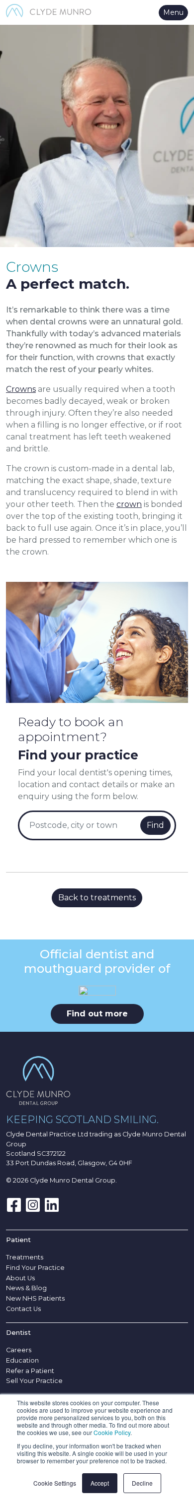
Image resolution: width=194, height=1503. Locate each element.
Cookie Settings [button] (54, 1483)
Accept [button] (100, 1483)
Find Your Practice (35, 1267)
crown (129, 504)
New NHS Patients (35, 1298)
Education (22, 1360)
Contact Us (23, 1309)
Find (155, 825)
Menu (173, 12)
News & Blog (26, 1288)
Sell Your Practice (34, 1380)
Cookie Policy (112, 1432)
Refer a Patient (30, 1371)
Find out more (97, 1013)
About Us (20, 1278)
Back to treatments (97, 897)
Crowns (21, 389)
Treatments (24, 1257)
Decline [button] (142, 1483)
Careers (18, 1350)
